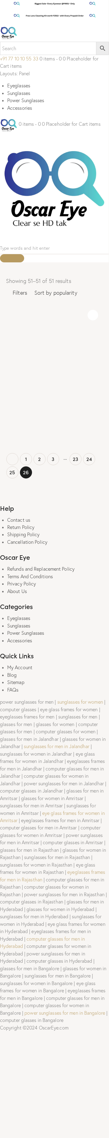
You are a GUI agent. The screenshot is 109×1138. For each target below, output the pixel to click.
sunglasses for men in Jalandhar (56, 746)
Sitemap (15, 682)
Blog (12, 675)
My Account (19, 667)
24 (89, 458)
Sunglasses (18, 93)
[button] (93, 315)
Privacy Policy (21, 584)
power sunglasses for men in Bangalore (64, 1013)
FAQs (12, 690)
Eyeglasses (18, 86)
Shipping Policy (23, 534)
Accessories (19, 108)
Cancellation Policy (27, 542)
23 (75, 458)
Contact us (18, 520)
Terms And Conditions (30, 576)
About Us (17, 591)
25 (12, 472)
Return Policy (20, 527)
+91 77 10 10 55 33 (19, 59)
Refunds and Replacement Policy (41, 569)
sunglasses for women (80, 702)
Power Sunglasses (25, 100)
